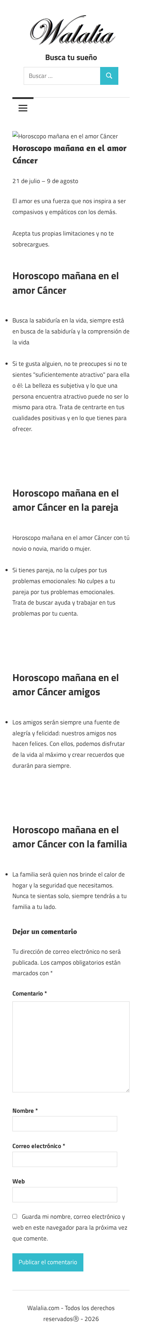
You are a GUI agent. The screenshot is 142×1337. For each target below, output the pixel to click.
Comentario (29, 993)
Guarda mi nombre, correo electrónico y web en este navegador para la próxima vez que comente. (69, 1227)
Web (18, 1181)
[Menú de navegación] (22, 108)
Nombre (25, 1110)
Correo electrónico (38, 1146)
